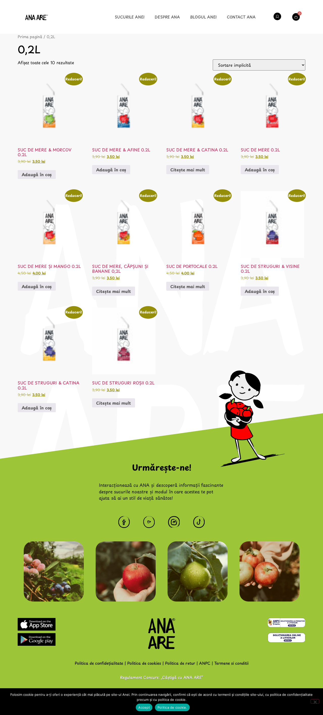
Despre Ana (167, 17)
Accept (144, 707)
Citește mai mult (187, 170)
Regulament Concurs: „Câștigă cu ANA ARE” (161, 677)
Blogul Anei (203, 17)
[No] (315, 701)
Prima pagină (30, 36)
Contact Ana (241, 17)
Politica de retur (180, 663)
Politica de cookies (144, 663)
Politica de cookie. (172, 707)
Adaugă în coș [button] (37, 174)
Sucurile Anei (130, 17)
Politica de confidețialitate (99, 663)
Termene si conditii (231, 663)
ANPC (204, 663)
